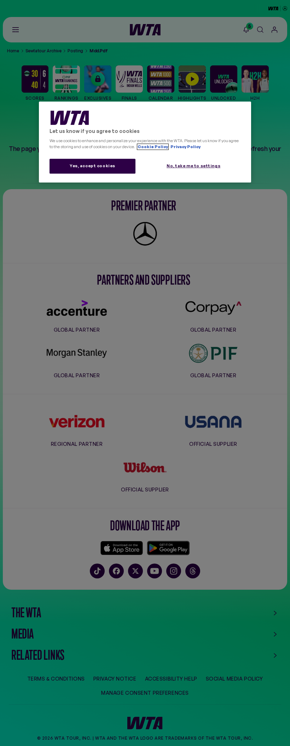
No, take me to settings (193, 165)
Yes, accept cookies (92, 165)
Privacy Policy (185, 146)
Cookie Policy (153, 146)
